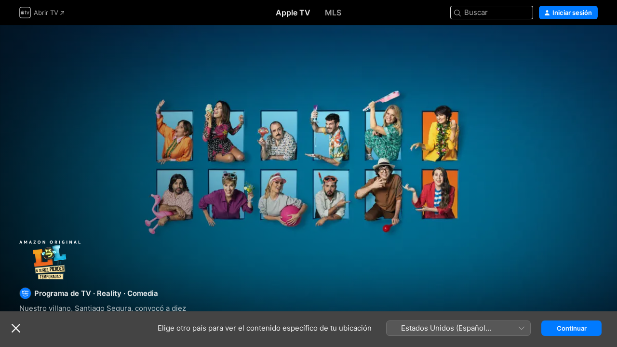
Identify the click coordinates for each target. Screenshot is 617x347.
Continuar (572, 328)
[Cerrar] (16, 328)
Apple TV (293, 12)
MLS (333, 12)
